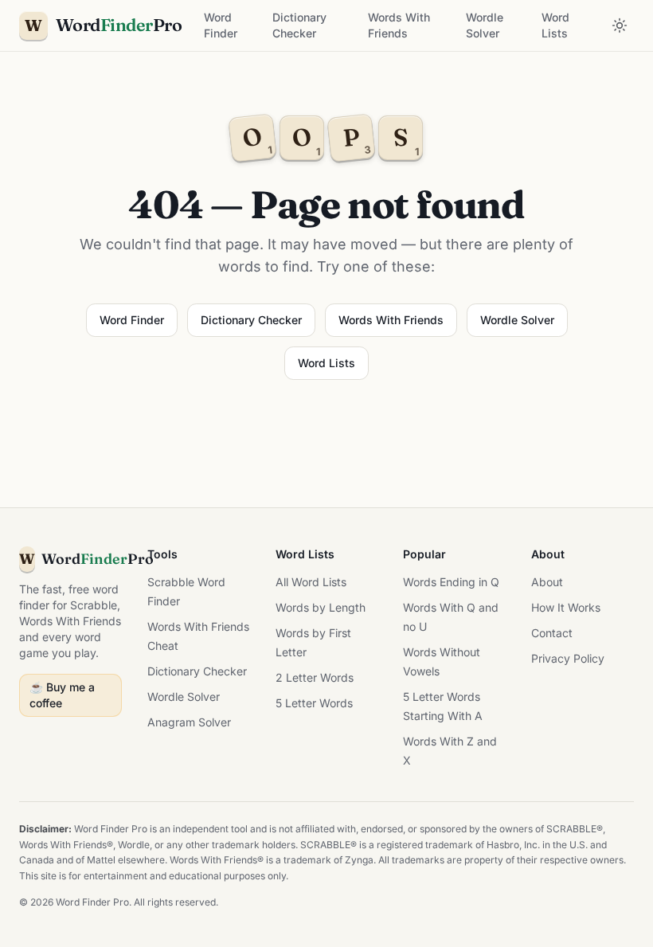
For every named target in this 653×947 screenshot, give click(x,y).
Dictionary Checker (299, 25)
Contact (552, 633)
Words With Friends (399, 25)
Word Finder (220, 25)
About (547, 582)
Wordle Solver (484, 25)
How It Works (565, 607)
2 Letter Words (315, 677)
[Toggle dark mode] (619, 25)
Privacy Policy (567, 658)
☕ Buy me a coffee (62, 695)
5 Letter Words (314, 703)
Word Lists (555, 25)
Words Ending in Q (451, 582)
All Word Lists (311, 582)
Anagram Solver (189, 722)
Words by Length (321, 607)
